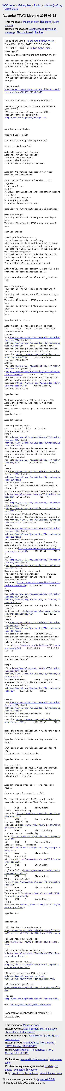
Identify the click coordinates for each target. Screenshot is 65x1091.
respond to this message (34, 1059)
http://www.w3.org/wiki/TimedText (31, 1004)
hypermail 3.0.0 (46, 1079)
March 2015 (11, 9)
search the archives (51, 1073)
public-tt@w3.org (53, 5)
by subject (19, 1069)
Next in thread (25, 32)
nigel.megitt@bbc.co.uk (40, 41)
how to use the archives (25, 1073)
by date (49, 1066)
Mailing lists (24, 5)
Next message (36, 29)
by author (32, 1069)
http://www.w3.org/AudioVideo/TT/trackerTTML (31, 999)
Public (37, 5)
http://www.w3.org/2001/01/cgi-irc (25, 117)
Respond (46, 22)
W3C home (9, 5)
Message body (31, 22)
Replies (39, 32)
